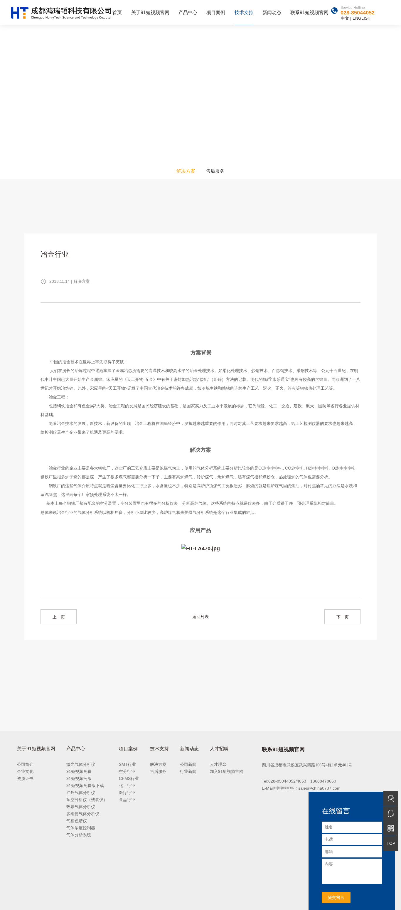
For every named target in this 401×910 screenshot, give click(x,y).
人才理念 (218, 764)
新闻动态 (271, 12)
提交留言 (336, 897)
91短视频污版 (79, 778)
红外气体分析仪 (80, 792)
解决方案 (185, 171)
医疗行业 (127, 792)
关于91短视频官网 (150, 12)
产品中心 (187, 12)
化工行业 (127, 785)
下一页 (342, 617)
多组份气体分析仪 (82, 813)
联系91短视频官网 (309, 12)
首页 (117, 12)
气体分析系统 (78, 834)
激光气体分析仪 (80, 764)
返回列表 (200, 616)
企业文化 (25, 771)
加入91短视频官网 (226, 771)
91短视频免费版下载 (85, 785)
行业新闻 (188, 771)
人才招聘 (219, 748)
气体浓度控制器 (80, 827)
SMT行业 (127, 764)
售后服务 (215, 171)
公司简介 (25, 764)
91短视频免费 (79, 771)
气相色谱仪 (76, 820)
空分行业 (127, 771)
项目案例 (215, 12)
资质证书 (25, 778)
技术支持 (244, 12)
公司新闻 (188, 764)
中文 (345, 18)
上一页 (59, 617)
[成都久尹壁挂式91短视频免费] (200, 548)
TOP (391, 843)
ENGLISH (361, 18)
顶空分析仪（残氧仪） (86, 799)
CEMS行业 (129, 778)
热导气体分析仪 (80, 806)
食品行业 (127, 799)
